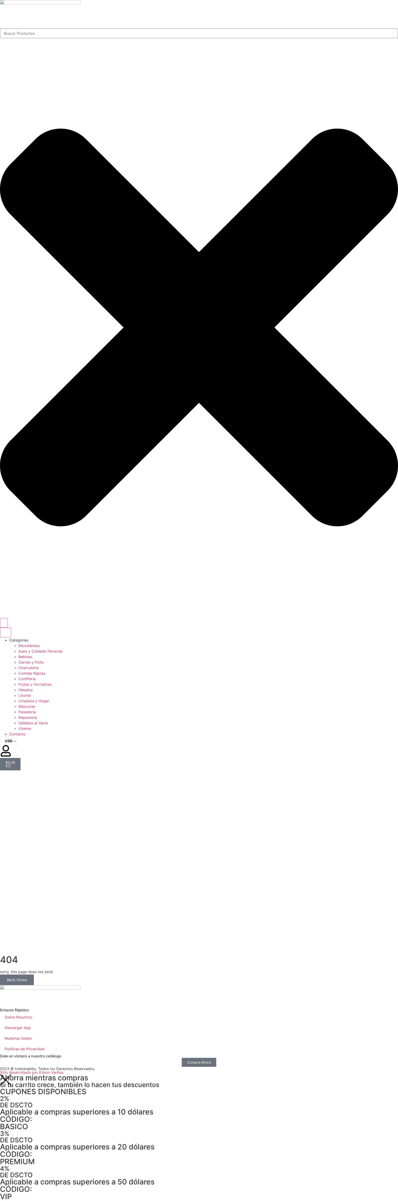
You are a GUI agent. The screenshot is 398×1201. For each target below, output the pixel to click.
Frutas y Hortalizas (35, 684)
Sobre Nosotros (18, 1017)
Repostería (27, 717)
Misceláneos (29, 645)
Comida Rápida (31, 673)
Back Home (17, 980)
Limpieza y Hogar (33, 701)
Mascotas (26, 706)
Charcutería (28, 667)
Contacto (17, 734)
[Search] (4, 623)
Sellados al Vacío (33, 723)
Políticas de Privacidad (24, 1049)
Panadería (27, 712)
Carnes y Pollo (31, 662)
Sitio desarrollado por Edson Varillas (32, 1072)
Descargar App (18, 1027)
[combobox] (199, 33)
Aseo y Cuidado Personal (40, 651)
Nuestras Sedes (18, 1038)
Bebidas (25, 656)
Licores (24, 695)
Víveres (24, 728)
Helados (25, 690)
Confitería (27, 678)
